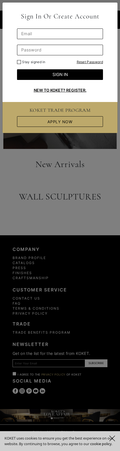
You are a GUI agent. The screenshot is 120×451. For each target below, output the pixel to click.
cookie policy (100, 443)
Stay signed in (33, 62)
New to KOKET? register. (60, 90)
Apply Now (59, 121)
